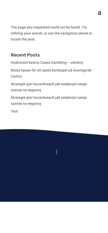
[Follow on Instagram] (54, 167)
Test (14, 111)
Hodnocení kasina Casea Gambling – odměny (47, 62)
